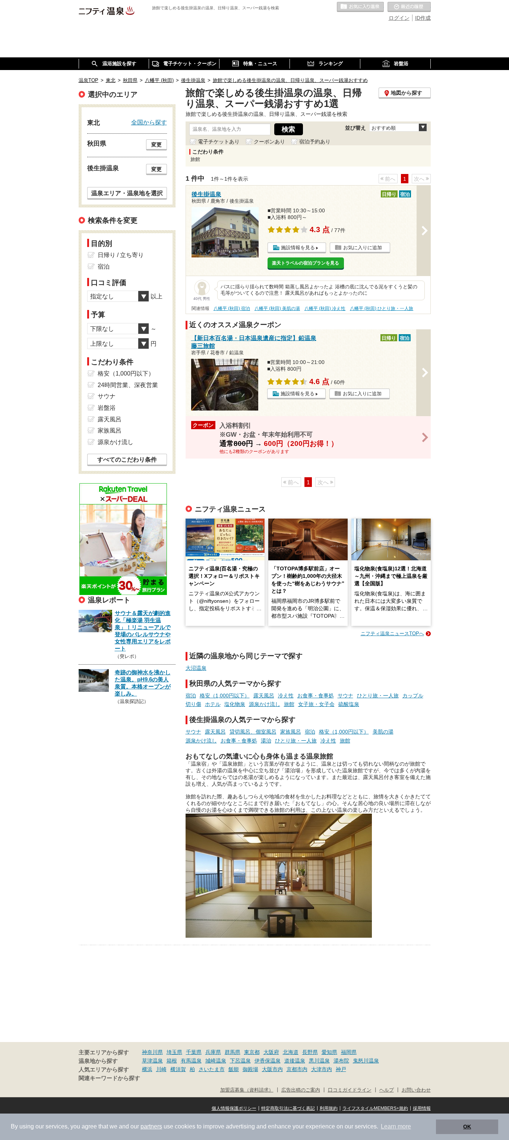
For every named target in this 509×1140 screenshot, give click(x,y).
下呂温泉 (240, 1061)
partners (151, 1126)
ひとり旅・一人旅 (378, 696)
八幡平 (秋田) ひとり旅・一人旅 (381, 308)
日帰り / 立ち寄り (121, 255)
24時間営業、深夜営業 (128, 385)
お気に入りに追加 (362, 247)
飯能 (233, 1069)
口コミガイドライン (350, 1090)
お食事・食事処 (315, 696)
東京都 (252, 1052)
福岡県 (349, 1052)
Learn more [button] (396, 1126)
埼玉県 (174, 1052)
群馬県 (232, 1052)
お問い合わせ (416, 1090)
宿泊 (191, 696)
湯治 (266, 741)
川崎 (161, 1069)
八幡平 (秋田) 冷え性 (324, 308)
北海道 (290, 1052)
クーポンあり (269, 142)
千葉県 (194, 1052)
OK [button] (467, 1127)
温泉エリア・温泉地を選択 (127, 193)
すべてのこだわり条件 (127, 459)
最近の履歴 (409, 7)
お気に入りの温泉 (360, 7)
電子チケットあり (219, 142)
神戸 (341, 1069)
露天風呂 (263, 696)
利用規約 (329, 1108)
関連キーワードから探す (109, 1078)
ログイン (399, 18)
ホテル (213, 704)
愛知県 (329, 1052)
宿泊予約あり (315, 142)
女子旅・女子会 (316, 704)
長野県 (310, 1052)
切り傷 (193, 704)
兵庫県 (213, 1052)
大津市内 (321, 1069)
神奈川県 (152, 1052)
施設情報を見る (298, 247)
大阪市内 (272, 1069)
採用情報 (422, 1108)
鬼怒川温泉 (366, 1061)
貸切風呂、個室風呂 (253, 732)
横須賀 (178, 1069)
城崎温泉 (215, 1061)
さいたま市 (212, 1069)
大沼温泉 (196, 668)
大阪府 (271, 1052)
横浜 (147, 1069)
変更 (156, 145)
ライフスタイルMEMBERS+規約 (375, 1108)
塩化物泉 (234, 704)
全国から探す (149, 122)
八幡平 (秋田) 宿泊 (232, 308)
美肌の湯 (383, 732)
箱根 (172, 1061)
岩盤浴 (107, 408)
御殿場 (250, 1069)
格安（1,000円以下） (225, 696)
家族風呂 (290, 732)
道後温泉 (294, 1061)
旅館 (289, 704)
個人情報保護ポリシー (234, 1108)
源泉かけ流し (264, 704)
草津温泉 (152, 1061)
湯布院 (341, 1061)
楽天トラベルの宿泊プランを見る (305, 263)
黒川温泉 (319, 1061)
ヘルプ (386, 1090)
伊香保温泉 (268, 1061)
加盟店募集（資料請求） (247, 1090)
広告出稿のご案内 (300, 1090)
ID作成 (423, 18)
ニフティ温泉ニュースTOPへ (392, 633)
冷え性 (286, 696)
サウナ (345, 696)
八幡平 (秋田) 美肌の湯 (277, 308)
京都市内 (297, 1069)
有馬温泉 (191, 1061)
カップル (412, 696)
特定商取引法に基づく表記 (288, 1108)
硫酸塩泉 (348, 704)
